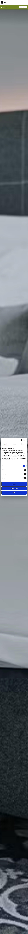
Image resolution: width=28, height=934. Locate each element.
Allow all (14, 484)
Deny (14, 492)
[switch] (25, 470)
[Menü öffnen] (25, 2)
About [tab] (23, 443)
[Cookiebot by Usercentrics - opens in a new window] (21, 440)
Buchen (22, 7)
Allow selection (14, 488)
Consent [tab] (5, 443)
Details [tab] (14, 443)
